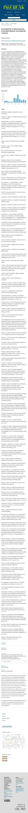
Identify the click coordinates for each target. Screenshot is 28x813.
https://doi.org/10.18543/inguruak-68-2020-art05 (14, 40)
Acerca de (17, 12)
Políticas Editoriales (8, 14)
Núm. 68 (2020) (13, 23)
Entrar (25, 1)
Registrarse (19, 1)
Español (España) (6, 718)
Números (9, 12)
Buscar (23, 14)
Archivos (7, 23)
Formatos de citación (6, 661)
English (3, 716)
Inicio (2, 23)
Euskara (4, 720)
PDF (4, 643)
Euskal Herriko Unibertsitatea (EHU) (20, 788)
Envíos (17, 14)
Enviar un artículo (7, 726)
